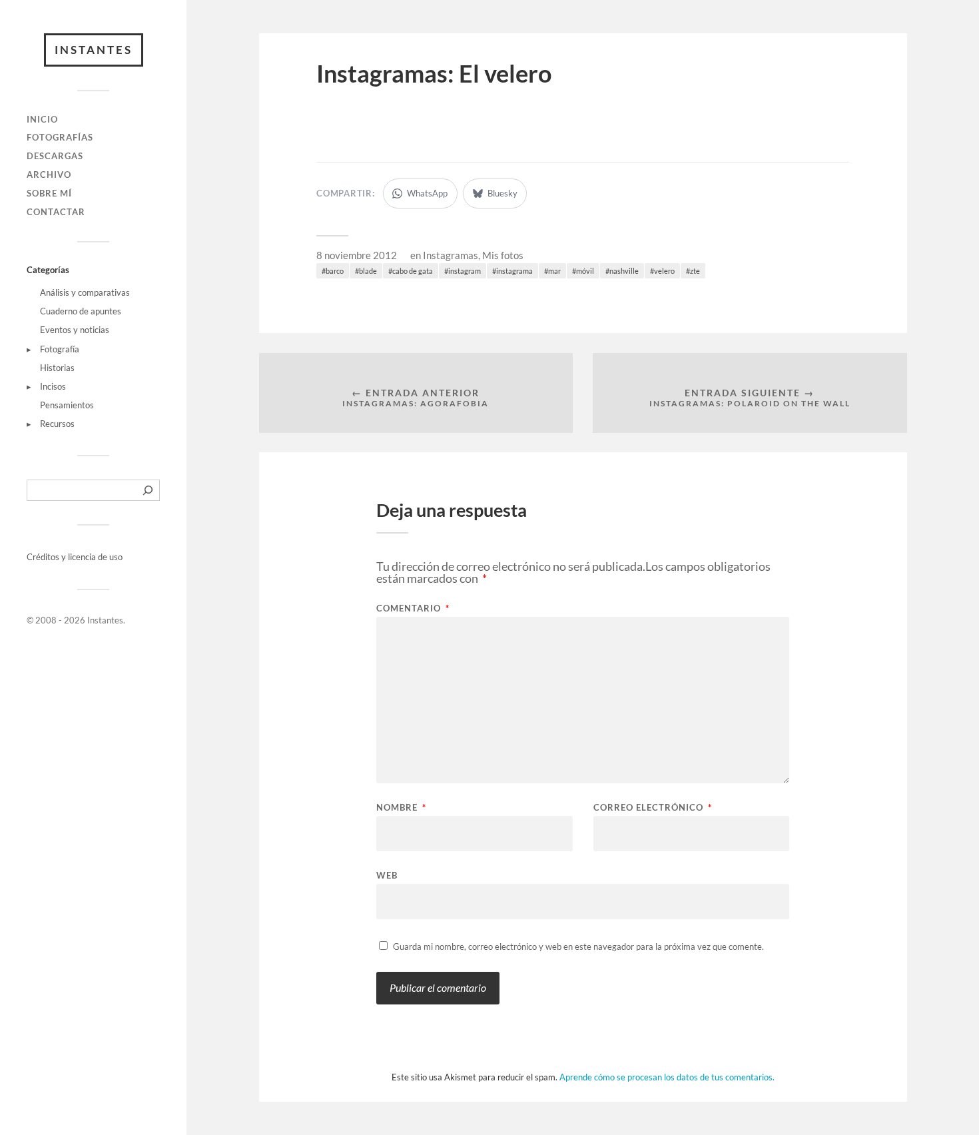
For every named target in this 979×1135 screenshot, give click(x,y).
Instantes (94, 50)
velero (664, 270)
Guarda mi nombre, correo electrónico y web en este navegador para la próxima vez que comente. (578, 946)
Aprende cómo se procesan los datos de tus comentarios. (667, 1077)
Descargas (55, 156)
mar (554, 270)
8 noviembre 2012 (356, 255)
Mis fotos (502, 255)
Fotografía (59, 349)
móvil (585, 270)
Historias (57, 367)
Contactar (56, 211)
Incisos (53, 386)
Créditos (44, 557)
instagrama (514, 270)
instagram (464, 270)
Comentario (413, 608)
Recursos (57, 423)
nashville (624, 270)
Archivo (49, 174)
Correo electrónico (652, 807)
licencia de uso (95, 557)
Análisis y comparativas (85, 292)
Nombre (401, 807)
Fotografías (60, 137)
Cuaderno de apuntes (80, 311)
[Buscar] (148, 490)
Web (387, 875)
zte (695, 270)
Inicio (42, 119)
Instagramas (450, 255)
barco (335, 270)
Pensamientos (67, 405)
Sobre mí (49, 193)
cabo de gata (412, 270)
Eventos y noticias (74, 329)
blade (368, 270)
